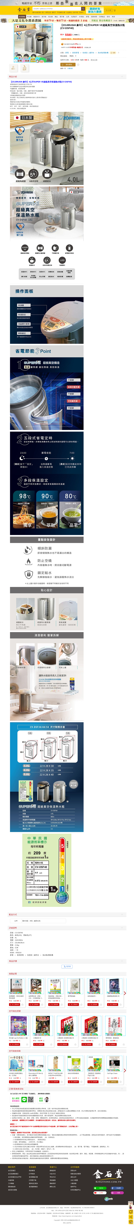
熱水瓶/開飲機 (103, 53)
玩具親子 (74, 16)
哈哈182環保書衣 (73, 1073)
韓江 (43, 12)
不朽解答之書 (61, 12)
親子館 (44, 16)
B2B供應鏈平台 (76, 1190)
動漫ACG (37, 16)
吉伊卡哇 (75, 12)
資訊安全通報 (12, 1190)
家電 (87, 16)
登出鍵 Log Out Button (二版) (18, 1038)
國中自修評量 (36, 12)
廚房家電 (75, 53)
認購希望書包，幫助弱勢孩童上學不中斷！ (77, 39)
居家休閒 (94, 16)
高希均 (81, 12)
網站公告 (53, 1186)
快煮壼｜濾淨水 (88, 53)
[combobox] (56, 9)
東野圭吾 (48, 12)
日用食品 (102, 16)
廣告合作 (73, 1177)
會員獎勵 (22, 16)
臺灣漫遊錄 (71, 996)
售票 (113, 16)
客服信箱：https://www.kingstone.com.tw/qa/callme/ (67, 1216)
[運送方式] (131, 1222)
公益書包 (69, 12)
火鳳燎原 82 (37, 1038)
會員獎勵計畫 (33, 1177)
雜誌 (56, 16)
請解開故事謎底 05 (113, 996)
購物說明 (53, 1170)
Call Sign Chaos (112, 1073)
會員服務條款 (33, 1186)
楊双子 (54, 12)
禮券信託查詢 (33, 1183)
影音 (108, 16)
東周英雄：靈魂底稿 (112, 1038)
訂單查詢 (52, 1113)
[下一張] (51, 43)
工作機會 (11, 1183)
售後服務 (53, 1180)
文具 (67, 16)
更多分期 (94, 60)
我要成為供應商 (76, 1174)
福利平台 (73, 1186)
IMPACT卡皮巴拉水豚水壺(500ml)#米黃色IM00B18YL (55, 1075)
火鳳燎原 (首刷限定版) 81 (65, 1038)
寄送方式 (53, 1177)
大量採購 (70, 68)
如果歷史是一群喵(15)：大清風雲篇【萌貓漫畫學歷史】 (36, 998)
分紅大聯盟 (74, 1180)
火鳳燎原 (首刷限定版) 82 (90, 1038)
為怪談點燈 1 (92, 996)
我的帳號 (32, 1170)
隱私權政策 (11, 1186)
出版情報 (11, 1180)
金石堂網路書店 (13, 1174)
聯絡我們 (53, 1183)
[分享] (131, 1217)
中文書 (29, 16)
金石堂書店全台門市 (14, 1177)
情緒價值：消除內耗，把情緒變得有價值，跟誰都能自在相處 (55, 998)
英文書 (50, 16)
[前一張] (15, 43)
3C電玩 (81, 16)
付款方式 (53, 1174)
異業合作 (73, 1170)
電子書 (62, 16)
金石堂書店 (11, 1170)
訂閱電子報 (32, 1180)
